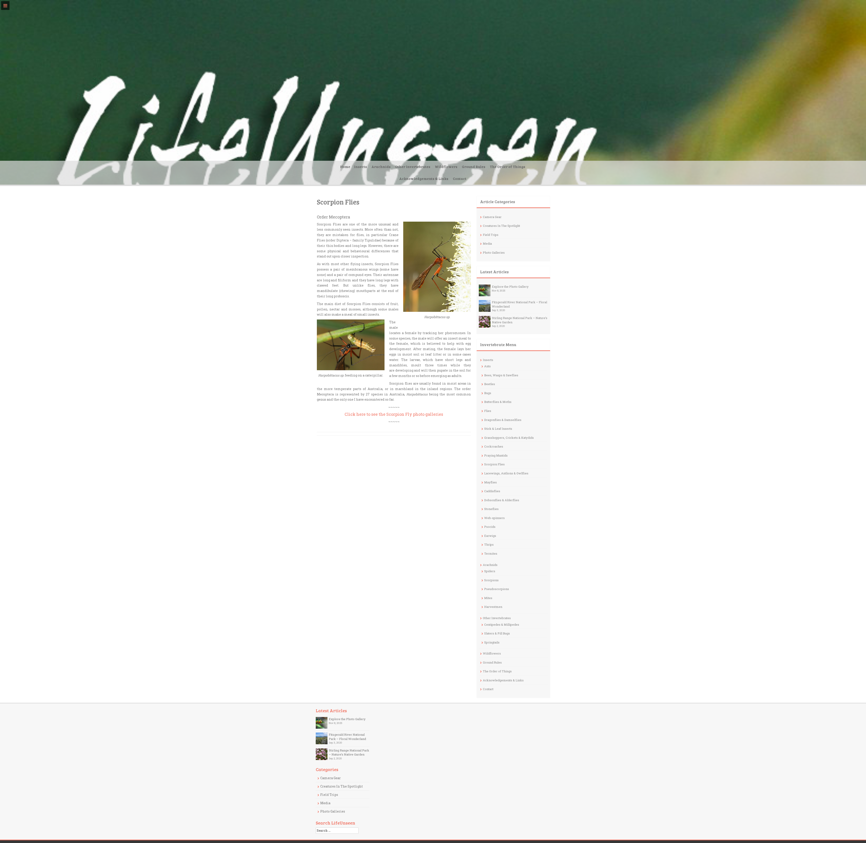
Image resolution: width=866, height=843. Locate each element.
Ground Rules (473, 166)
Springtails (492, 642)
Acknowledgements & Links (423, 178)
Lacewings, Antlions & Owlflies (506, 473)
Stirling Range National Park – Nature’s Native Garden (349, 752)
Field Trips (490, 235)
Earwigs (490, 536)
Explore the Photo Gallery (510, 287)
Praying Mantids (496, 455)
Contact (459, 178)
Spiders (489, 571)
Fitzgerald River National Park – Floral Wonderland (347, 737)
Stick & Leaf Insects (498, 429)
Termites (490, 553)
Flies (487, 411)
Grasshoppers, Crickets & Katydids (509, 438)
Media (487, 243)
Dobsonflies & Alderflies (501, 500)
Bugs (487, 393)
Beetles (489, 384)
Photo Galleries (494, 252)
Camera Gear (492, 217)
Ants (487, 366)
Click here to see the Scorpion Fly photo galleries (394, 414)
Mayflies (490, 482)
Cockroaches (493, 446)
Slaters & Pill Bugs (497, 633)
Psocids (489, 527)
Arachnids (381, 166)
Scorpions (491, 580)
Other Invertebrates (412, 166)
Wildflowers (446, 166)
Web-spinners (494, 518)
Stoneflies (491, 509)
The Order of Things (507, 166)
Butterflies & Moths (497, 402)
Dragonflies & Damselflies (502, 420)
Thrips (489, 544)
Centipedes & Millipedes (501, 624)
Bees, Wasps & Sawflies (501, 375)
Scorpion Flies (494, 464)
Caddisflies (492, 491)
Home (345, 166)
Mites (488, 598)
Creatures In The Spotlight (501, 226)
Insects (360, 166)
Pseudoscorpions (496, 589)
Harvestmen (493, 607)
